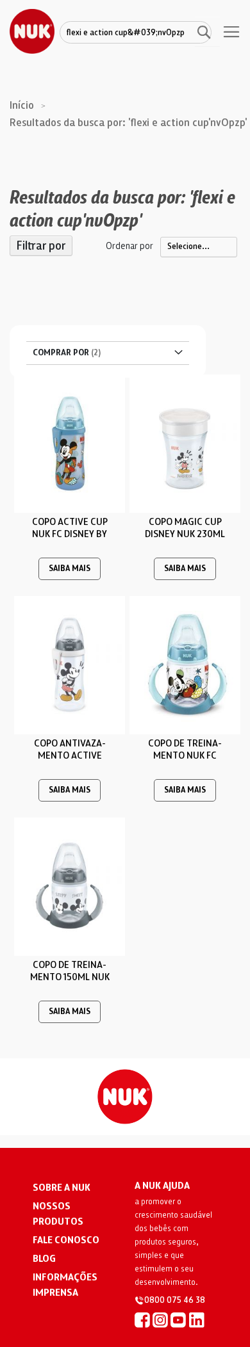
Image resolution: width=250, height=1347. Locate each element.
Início (23, 105)
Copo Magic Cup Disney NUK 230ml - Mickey (185, 534)
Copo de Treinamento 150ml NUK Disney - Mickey (70, 977)
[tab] (107, 353)
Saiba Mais (69, 569)
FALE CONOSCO (66, 1240)
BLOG (44, 1259)
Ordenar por (129, 246)
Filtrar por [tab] (41, 245)
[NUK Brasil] (142, 1319)
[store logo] (32, 31)
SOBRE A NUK (61, 1187)
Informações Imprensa (65, 1285)
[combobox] (135, 33)
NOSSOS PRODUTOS (58, 1214)
